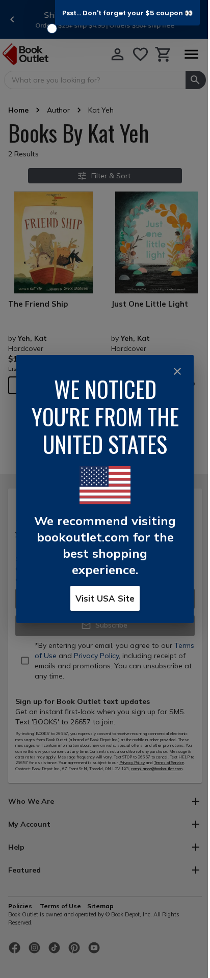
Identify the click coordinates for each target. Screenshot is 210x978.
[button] (127, 12)
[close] (177, 371)
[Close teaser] (52, 28)
